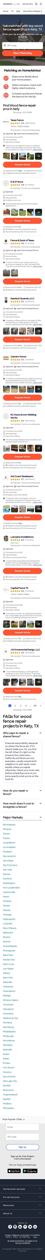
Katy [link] (18, 11)
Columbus (8, 1013)
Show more (38, 150)
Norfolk (6, 1085)
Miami (6, 896)
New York (8, 977)
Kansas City (9, 959)
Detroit (6, 941)
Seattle (6, 1099)
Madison (7, 1103)
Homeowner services (14, 1189)
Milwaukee (8, 1108)
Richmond (8, 1090)
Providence (9, 1040)
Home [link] (5, 11)
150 (35, 706)
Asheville (7, 982)
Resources (8, 1205)
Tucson (6, 833)
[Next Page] (40, 705)
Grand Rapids (10, 946)
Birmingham (9, 824)
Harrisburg (8, 1027)
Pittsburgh (8, 1036)
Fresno (6, 838)
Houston (7, 1072)
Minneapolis (9, 950)
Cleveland (8, 1009)
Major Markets (13, 817)
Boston (6, 937)
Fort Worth (8, 1067)
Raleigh (7, 995)
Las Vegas (8, 968)
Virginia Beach (10, 1094)
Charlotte (8, 986)
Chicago (7, 914)
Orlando (7, 901)
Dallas (6, 1058)
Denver (6, 874)
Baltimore (8, 932)
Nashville (7, 1049)
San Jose (7, 869)
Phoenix (7, 829)
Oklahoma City (10, 1018)
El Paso (6, 1063)
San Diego (8, 860)
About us (7, 1213)
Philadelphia (9, 1031)
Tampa (6, 905)
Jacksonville (9, 892)
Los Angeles (9, 847)
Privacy (8, 1236)
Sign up (22, 1147)
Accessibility (35, 1236)
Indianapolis (9, 919)
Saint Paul (8, 955)
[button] (6, 156)
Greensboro (9, 991)
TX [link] (12, 11)
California (15, 1236)
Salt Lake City (10, 1081)
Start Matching (22, 53)
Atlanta (6, 910)
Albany (6, 973)
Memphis (7, 1045)
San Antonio (9, 1076)
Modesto (7, 851)
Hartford (7, 878)
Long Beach (9, 842)
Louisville (7, 923)
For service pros (11, 1197)
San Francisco (10, 865)
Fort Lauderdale (11, 887)
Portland (7, 1022)
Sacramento (9, 856)
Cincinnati (8, 1004)
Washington (9, 883)
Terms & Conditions (22, 1243)
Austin (6, 1054)
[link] (22, 125)
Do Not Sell (24, 1236)
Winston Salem (10, 1000)
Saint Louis (8, 964)
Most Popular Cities (12, 1119)
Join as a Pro (27, 4)
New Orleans (9, 928)
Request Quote (22, 164)
